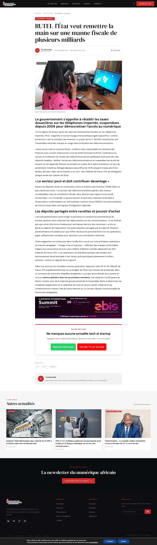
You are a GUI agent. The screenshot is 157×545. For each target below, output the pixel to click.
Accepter (110, 541)
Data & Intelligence (63, 516)
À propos (92, 504)
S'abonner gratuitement (77, 481)
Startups (59, 508)
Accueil (38, 13)
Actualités (52, 3)
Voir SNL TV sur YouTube (92, 346)
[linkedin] (8, 521)
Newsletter (145, 4)
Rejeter (123, 541)
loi (37, 367)
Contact (97, 3)
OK (147, 512)
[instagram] (25, 521)
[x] (19, 521)
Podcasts (76, 3)
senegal (53, 367)
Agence (87, 3)
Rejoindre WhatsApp (63, 346)
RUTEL (44, 367)
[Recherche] (134, 4)
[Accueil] (9, 3)
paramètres (94, 542)
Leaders (59, 520)
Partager (116, 50)
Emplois (92, 512)
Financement (61, 512)
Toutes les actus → (142, 404)
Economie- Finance (62, 13)
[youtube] (14, 521)
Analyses (64, 3)
